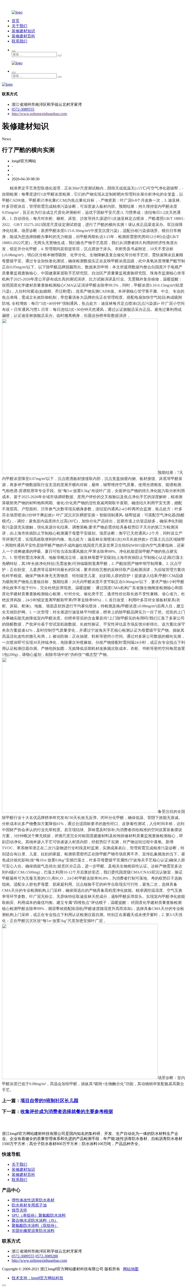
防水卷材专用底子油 (29, 1205)
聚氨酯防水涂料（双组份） (35, 1225)
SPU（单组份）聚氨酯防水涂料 (39, 1215)
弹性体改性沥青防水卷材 (33, 1200)
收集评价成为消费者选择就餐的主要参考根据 (66, 1111)
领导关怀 (19, 1210)
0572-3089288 (46, 1256)
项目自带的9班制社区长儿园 (49, 1100)
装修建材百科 (23, 36)
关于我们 (19, 26)
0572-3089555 (23, 109)
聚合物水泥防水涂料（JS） (35, 1220)
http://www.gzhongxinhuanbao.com (39, 114)
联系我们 (19, 41)
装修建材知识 (23, 31)
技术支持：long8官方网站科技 (37, 1278)
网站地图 (131, 1269)
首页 (15, 21)
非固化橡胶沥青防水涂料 (33, 1231)
